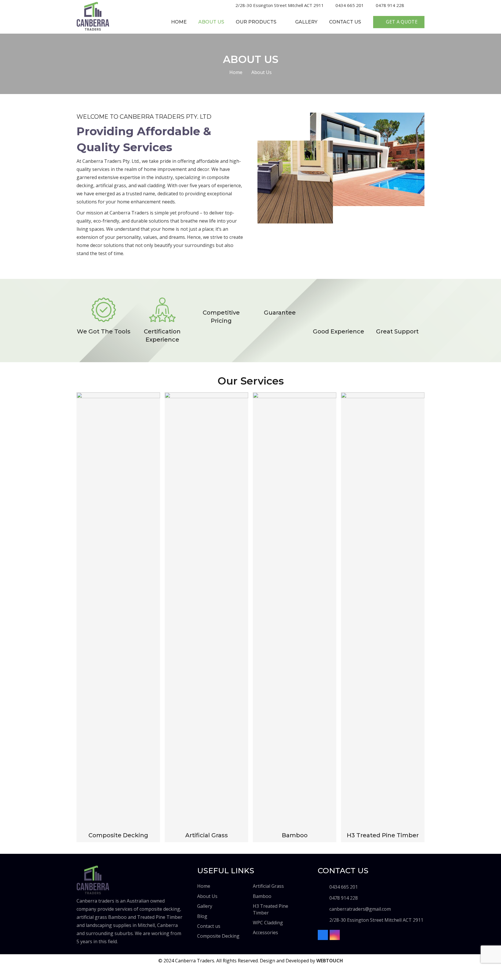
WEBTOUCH (329, 960)
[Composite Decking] (118, 611)
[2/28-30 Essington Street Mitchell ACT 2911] (323, 920)
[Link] (93, 16)
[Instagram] (422, 5)
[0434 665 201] (323, 887)
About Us (207, 896)
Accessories (265, 932)
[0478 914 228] (323, 898)
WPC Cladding (268, 922)
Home (203, 886)
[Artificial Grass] (206, 611)
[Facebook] (413, 5)
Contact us (208, 926)
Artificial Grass (268, 886)
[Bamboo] (294, 611)
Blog (202, 916)
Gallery (204, 906)
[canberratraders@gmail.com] (323, 909)
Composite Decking (218, 936)
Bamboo (262, 896)
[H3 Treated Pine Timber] (382, 611)
